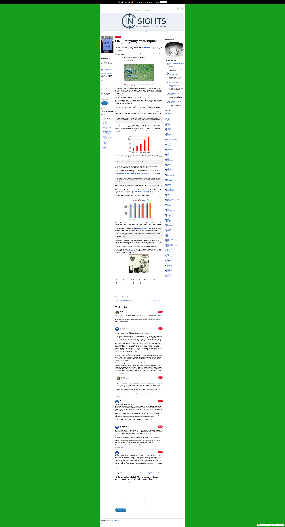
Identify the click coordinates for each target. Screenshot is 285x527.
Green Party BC (169, 188)
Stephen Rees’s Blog (106, 123)
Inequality (168, 201)
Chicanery (168, 141)
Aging (167, 114)
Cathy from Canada (106, 139)
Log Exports (168, 215)
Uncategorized (169, 270)
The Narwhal (105, 132)
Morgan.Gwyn (169, 218)
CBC (167, 138)
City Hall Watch (106, 125)
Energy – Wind (169, 169)
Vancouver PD (169, 274)
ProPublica (168, 243)
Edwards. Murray (169, 160)
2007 (132, 47)
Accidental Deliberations (107, 131)
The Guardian (169, 260)
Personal (168, 233)
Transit (167, 263)
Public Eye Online (169, 244)
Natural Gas (168, 220)
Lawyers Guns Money (107, 127)
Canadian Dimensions (107, 137)
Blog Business (169, 134)
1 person (122, 373)
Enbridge (168, 165)
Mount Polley (168, 219)
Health (167, 191)
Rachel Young (146, 191)
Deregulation (168, 156)
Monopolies (168, 216)
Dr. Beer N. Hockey (106, 148)
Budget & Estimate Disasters (171, 135)
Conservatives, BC (169, 150)
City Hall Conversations (107, 128)
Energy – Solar (169, 168)
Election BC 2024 (169, 163)
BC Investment (169, 127)
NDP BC (167, 223)
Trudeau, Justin (169, 266)
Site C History (168, 251)
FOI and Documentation (170, 175)
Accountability (169, 113)
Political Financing (169, 236)
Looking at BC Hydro (175, 93)
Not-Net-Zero (168, 228)
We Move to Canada (106, 147)
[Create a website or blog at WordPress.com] (101, 524)
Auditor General (169, 122)
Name (116, 500)
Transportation (169, 265)
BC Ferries (168, 124)
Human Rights (169, 196)
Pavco (167, 231)
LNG (167, 211)
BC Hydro (118, 37)
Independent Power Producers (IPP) (173, 199)
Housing (168, 194)
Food (167, 176)
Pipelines (168, 234)
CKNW (167, 144)
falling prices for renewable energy (144, 228)
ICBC (167, 198)
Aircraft (167, 118)
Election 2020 (168, 161)
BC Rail (167, 130)
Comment (117, 486)
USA (167, 272)
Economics (168, 158)
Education (168, 159)
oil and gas (168, 229)
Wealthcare (168, 276)
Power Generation (169, 239)
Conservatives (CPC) (170, 149)
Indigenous (168, 200)
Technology (168, 259)
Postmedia (168, 238)
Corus (167, 153)
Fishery (167, 174)
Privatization (168, 241)
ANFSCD (168, 120)
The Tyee (104, 122)
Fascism (168, 173)
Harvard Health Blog (107, 146)
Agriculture (168, 115)
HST (167, 195)
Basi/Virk (168, 123)
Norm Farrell (171, 63)
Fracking (168, 179)
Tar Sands (168, 255)
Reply (160, 311)
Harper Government (170, 190)
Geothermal (168, 184)
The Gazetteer (105, 121)
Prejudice (168, 240)
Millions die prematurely (155, 300)
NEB (167, 224)
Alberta (167, 119)
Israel (167, 204)
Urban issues (168, 271)
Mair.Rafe (117, 520)
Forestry (167, 178)
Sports (167, 254)
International (168, 203)
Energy (167, 166)
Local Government (169, 214)
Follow (104, 103)
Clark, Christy (168, 145)
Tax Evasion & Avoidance (171, 256)
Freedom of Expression (170, 181)
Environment (168, 170)
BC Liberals (168, 128)
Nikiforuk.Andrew (169, 225)
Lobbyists (168, 213)
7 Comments (128, 43)
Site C (127, 296)
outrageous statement (154, 156)
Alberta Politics (106, 138)
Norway (167, 226)
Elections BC (168, 164)
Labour (167, 209)
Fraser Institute (169, 180)
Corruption (128, 250)
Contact (146, 31)
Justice (167, 206)
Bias (167, 133)
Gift (163, 2)
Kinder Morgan (169, 208)
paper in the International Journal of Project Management (133, 173)
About (138, 31)
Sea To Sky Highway (170, 249)
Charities (168, 140)
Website (116, 505)
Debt (167, 154)
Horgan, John (169, 193)
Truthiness (168, 269)
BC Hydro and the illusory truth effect (125, 300)
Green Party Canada (170, 189)
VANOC (167, 275)
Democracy (168, 155)
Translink (168, 264)
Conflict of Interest (169, 148)
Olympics (168, 230)
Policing (168, 235)
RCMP (167, 246)
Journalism (168, 205)
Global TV (168, 185)
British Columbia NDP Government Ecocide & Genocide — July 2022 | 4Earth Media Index (141, 473)
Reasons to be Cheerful (107, 144)
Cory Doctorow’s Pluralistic (108, 133)
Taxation (168, 257)
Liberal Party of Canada (170, 210)
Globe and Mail (169, 186)
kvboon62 (171, 101)
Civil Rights (168, 143)
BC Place (168, 129)
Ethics (167, 171)
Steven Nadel (138, 191)
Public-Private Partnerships (171, 245)
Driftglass (105, 126)
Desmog (104, 143)
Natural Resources (169, 221)
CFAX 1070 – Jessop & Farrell (172, 139)
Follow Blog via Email (106, 86)
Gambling (168, 183)
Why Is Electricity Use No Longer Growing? (146, 187)
